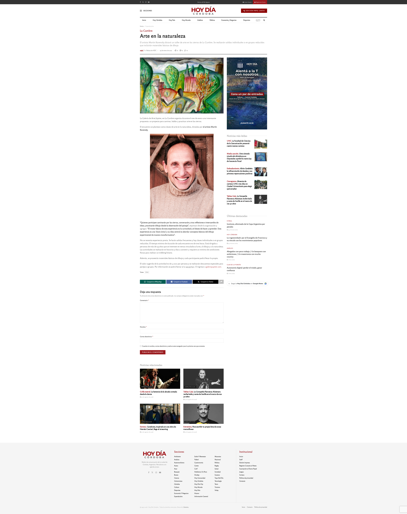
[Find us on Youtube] (148, 2)
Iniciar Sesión (248, 2)
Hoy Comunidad (199, 478)
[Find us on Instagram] (145, 2)
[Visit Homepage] (203, 10)
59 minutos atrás (233, 243)
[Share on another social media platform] (221, 282)
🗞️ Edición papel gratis (254, 11)
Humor (196, 493)
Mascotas (218, 456)
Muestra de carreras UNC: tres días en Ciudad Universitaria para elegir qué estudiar (239, 185)
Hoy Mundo (186, 20)
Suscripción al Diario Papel (248, 469)
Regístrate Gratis (261, 2)
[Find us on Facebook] (140, 2)
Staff (240, 459)
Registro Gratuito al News (247, 466)
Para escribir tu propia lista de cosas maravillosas (202, 427)
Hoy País (172, 20)
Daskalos (186, 507)
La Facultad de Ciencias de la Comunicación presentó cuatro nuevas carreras (238, 143)
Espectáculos (149, 26)
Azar (175, 469)
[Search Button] (264, 20)
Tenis (216, 484)
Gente (196, 466)
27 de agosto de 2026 (147, 397)
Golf (195, 469)
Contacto (242, 481)
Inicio (144, 20)
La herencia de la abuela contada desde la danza (158, 392)
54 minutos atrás (233, 230)
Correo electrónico (146, 337)
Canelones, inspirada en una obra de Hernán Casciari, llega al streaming (158, 427)
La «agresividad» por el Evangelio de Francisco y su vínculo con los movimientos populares (247, 239)
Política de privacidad (246, 478)
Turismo (217, 487)
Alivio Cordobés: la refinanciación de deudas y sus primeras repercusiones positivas (240, 171)
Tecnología (218, 481)
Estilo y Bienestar (200, 456)
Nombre (143, 327)
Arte (147, 272)
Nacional (218, 459)
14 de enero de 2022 (166, 50)
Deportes (246, 20)
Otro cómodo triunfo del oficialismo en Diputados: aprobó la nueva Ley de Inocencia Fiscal (239, 157)
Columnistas (178, 481)
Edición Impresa (244, 463)
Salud (216, 469)
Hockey (196, 475)
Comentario (144, 300)
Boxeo (176, 475)
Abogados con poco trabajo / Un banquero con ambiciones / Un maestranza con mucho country (246, 254)
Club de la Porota (234, 264)
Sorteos (241, 475)
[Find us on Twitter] (143, 2)
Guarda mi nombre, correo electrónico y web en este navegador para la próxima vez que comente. (173, 346)
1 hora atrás (231, 259)
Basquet (176, 472)
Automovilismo (179, 463)
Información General (201, 496)
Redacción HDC (151, 50)
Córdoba (177, 484)
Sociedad (218, 472)
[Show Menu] (141, 10)
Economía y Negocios (228, 20)
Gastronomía (198, 463)
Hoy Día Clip (198, 484)
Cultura (176, 487)
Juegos (241, 472)
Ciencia (176, 478)
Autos (176, 466)
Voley (216, 490)
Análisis (200, 20)
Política (212, 20)
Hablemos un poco (200, 472)
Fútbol (229, 221)
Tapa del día (219, 478)
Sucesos (217, 475)
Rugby (217, 466)
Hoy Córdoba (157, 20)
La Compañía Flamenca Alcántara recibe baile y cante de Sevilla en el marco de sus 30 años (202, 394)
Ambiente (177, 456)
